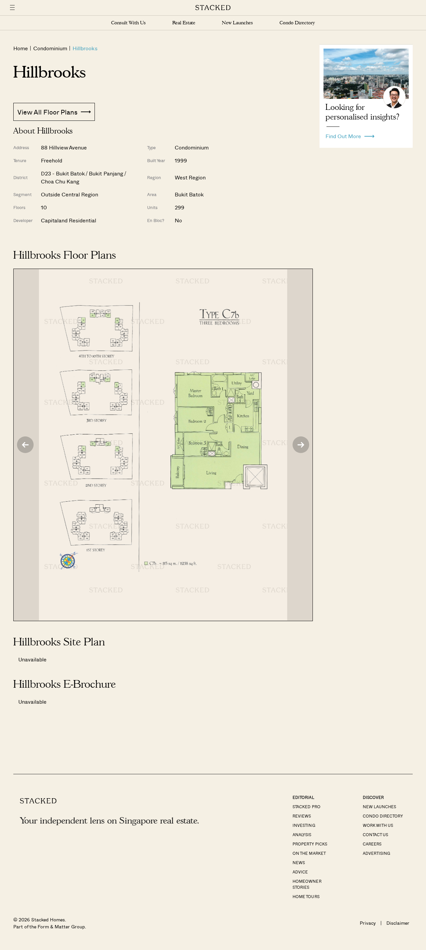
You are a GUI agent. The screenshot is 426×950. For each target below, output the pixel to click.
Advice (300, 872)
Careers (372, 844)
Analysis (302, 834)
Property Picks (310, 844)
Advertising (376, 853)
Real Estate (183, 23)
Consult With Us (128, 23)
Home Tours (306, 896)
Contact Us (375, 834)
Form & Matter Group (61, 926)
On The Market (309, 853)
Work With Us (378, 825)
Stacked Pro (306, 807)
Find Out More (343, 134)
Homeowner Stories (307, 884)
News (299, 862)
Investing (304, 825)
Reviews (302, 816)
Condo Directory (297, 23)
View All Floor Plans (47, 112)
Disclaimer (397, 922)
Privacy (368, 922)
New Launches (237, 23)
